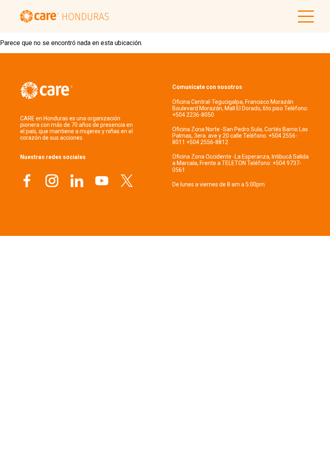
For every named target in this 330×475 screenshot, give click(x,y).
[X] (127, 182)
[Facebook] (27, 182)
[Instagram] (52, 182)
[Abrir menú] (304, 16)
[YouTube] (102, 182)
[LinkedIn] (77, 182)
